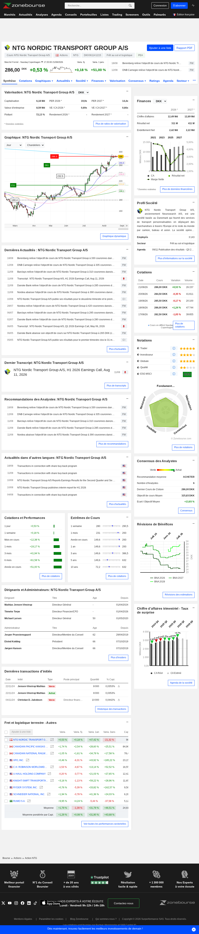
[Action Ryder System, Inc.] (41, 788)
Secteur (182, 80)
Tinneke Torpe (12, 611)
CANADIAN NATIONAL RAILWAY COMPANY (30, 753)
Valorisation (117, 80)
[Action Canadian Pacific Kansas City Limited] (52, 747)
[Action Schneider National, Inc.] (48, 794)
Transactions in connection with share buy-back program (47, 466)
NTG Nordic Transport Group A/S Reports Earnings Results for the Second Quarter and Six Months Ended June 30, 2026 (66, 480)
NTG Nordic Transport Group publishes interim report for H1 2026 (51, 487)
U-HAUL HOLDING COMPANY (29, 773)
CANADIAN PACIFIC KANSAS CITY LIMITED (30, 746)
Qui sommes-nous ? (106, 919)
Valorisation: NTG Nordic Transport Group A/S (39, 92)
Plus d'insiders (118, 657)
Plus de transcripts (116, 385)
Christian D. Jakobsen (30, 700)
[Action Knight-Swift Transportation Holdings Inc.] (52, 781)
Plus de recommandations (112, 443)
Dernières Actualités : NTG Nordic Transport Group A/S (46, 250)
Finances (98, 80)
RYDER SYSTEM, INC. (25, 787)
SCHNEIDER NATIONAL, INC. (29, 794)
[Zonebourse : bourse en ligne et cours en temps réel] (24, 6)
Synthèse (9, 80)
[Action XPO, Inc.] (27, 760)
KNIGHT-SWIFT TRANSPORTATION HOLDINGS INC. (30, 780)
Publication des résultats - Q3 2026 (177, 249)
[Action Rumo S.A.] (28, 801)
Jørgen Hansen (12, 648)
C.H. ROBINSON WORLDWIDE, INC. (30, 767)
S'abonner (179, 5)
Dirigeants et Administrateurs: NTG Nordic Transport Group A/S (52, 590)
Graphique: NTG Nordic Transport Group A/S (38, 137)
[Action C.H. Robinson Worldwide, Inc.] (52, 767)
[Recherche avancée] (130, 6)
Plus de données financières (177, 189)
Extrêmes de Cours (85, 518)
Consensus (136, 80)
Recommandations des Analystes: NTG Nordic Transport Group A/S (55, 399)
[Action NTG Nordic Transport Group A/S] (52, 740)
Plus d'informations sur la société (175, 258)
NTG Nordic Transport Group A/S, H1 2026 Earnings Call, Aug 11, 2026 (62, 372)
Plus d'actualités (117, 349)
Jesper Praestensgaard (17, 634)
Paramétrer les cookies (51, 919)
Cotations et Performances (24, 518)
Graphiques (43, 80)
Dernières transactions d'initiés (28, 671)
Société (81, 80)
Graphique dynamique (114, 236)
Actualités (64, 80)
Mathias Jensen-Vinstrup (18, 604)
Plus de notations (183, 447)
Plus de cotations (51, 576)
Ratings (154, 80)
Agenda (168, 80)
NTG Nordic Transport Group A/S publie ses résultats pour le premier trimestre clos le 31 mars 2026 (66, 340)
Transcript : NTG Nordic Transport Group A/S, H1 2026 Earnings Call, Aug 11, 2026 (60, 278)
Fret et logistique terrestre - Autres (30, 722)
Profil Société (147, 203)
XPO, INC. (18, 760)
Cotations (25, 80)
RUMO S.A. (19, 801)
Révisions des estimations (178, 594)
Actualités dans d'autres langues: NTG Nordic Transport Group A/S (55, 457)
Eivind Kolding (12, 641)
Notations (144, 340)
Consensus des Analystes (157, 461)
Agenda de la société (181, 682)
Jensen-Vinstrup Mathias (31, 686)
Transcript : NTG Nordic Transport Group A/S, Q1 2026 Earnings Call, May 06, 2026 (61, 326)
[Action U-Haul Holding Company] (49, 774)
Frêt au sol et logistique (182, 243)
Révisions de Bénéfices (155, 524)
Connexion (160, 5)
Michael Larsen (12, 618)
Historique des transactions (111, 709)
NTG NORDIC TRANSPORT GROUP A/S (30, 739)
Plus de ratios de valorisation (111, 123)
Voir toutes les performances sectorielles (105, 824)
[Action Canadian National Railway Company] (52, 753)
